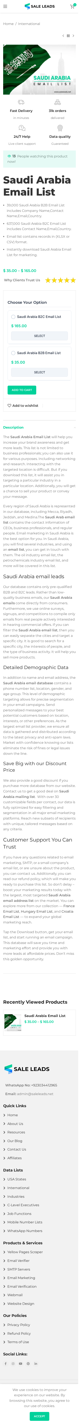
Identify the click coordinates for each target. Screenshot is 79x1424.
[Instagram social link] (13, 1364)
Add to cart (22, 390)
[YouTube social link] (20, 1364)
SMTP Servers (18, 1269)
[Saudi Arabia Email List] (12, 1022)
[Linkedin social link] (36, 1364)
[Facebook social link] (5, 1364)
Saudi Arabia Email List (45, 1016)
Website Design (20, 1304)
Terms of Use (18, 1342)
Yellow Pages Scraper (25, 1252)
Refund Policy (19, 1334)
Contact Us (16, 1149)
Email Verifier (18, 1261)
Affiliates (14, 1158)
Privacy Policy (18, 1325)
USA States (16, 1179)
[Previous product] (63, 35)
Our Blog (14, 1141)
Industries (15, 1197)
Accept (39, 1416)
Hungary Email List (37, 911)
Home (8, 24)
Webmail (15, 1295)
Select (39, 336)
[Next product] (73, 35)
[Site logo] (39, 6)
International (29, 24)
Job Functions (19, 1214)
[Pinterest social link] (28, 1364)
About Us (15, 1124)
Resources (16, 1132)
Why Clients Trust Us (22, 280)
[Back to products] (68, 35)
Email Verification (22, 1287)
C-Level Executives (23, 1205)
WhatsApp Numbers (24, 1231)
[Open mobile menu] (5, 6)
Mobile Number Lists (24, 1222)
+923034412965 (44, 1085)
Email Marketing (21, 1278)
